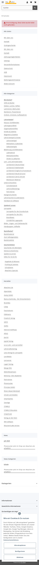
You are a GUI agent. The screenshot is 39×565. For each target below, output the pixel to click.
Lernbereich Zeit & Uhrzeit (15, 177)
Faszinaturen (8, 310)
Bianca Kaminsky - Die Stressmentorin (17, 299)
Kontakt (6, 41)
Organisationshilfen (11, 129)
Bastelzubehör (9, 240)
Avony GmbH (8, 295)
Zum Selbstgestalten (11, 237)
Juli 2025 (7, 441)
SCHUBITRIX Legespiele (14, 220)
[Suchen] (35, 7)
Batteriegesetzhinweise (12, 80)
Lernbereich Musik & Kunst (15, 174)
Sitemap (7, 61)
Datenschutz (8, 68)
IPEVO (6, 333)
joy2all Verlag (8, 341)
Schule (6, 464)
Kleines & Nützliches (11, 251)
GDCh (6, 322)
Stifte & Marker (9, 103)
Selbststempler (11, 147)
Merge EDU (8, 368)
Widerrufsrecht (9, 84)
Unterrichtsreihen (10, 183)
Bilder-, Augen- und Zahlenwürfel (15, 223)
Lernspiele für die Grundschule (17, 211)
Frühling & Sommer (11, 264)
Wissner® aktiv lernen (11, 426)
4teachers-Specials (11, 270)
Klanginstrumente (10, 195)
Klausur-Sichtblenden (11, 123)
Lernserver (7, 360)
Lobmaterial (10, 153)
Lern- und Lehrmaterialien (13, 162)
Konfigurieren (20, 551)
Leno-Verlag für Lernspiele (13, 353)
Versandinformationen (12, 65)
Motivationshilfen (12, 156)
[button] (27, 2)
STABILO (7, 406)
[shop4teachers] (10, 2)
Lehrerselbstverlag (12, 189)
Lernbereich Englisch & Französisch (18, 171)
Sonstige (7, 403)
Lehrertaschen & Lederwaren (14, 198)
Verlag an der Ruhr (10, 418)
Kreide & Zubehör (10, 132)
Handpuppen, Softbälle (12, 226)
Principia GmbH (9, 387)
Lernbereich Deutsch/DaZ (15, 165)
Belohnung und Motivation (13, 150)
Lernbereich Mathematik (15, 168)
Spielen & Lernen (10, 254)
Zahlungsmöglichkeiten (12, 57)
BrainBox (7, 303)
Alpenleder (8, 291)
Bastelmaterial (9, 234)
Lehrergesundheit (10, 126)
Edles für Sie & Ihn (10, 257)
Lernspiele (7, 208)
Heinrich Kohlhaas (10, 330)
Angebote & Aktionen (12, 261)
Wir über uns (8, 38)
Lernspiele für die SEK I (14, 214)
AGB (5, 72)
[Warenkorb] (35, 2)
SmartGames (8, 399)
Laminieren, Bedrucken (12, 109)
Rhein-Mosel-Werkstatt (12, 391)
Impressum (8, 76)
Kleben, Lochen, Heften (12, 106)
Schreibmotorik (11, 186)
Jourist (6, 337)
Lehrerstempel (11, 141)
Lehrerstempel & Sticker (12, 138)
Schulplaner (9, 267)
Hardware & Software (11, 201)
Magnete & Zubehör (11, 135)
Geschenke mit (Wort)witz (13, 248)
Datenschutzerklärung (11, 540)
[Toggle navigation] (3, 1)
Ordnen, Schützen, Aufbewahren (15, 115)
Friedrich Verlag (9, 318)
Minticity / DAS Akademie (12, 376)
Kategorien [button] (6, 483)
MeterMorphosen (10, 372)
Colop (6, 307)
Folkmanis (7, 314)
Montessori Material (13, 180)
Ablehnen (20, 557)
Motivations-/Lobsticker (14, 144)
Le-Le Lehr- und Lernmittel (13, 345)
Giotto (6, 326)
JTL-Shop (23, 562)
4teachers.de (8, 287)
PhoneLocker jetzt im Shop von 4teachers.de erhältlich (19, 447)
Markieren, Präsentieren (12, 112)
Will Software (8, 422)
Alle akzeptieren (20, 545)
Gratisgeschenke (9, 45)
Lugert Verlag (8, 364)
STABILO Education (10, 410)
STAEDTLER (8, 414)
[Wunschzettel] (31, 2)
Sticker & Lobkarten (13, 159)
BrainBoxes (10, 217)
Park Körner (10, 192)
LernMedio (7, 356)
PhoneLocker (8, 383)
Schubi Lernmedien (11, 395)
